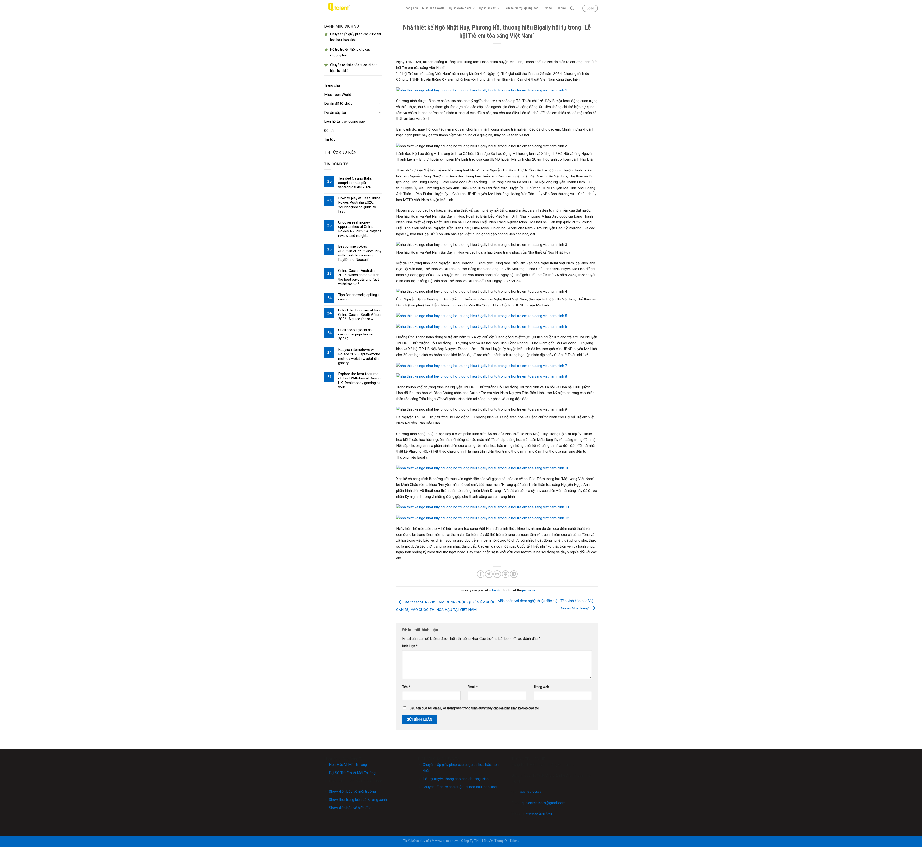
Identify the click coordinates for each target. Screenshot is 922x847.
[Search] (572, 8)
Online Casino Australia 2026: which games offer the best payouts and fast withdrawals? (358, 277)
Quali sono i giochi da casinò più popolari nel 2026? (355, 334)
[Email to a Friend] (497, 574)
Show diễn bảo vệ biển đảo (350, 808)
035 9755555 (531, 792)
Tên (406, 687)
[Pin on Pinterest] (506, 574)
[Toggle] (380, 103)
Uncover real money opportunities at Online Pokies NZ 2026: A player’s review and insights (359, 229)
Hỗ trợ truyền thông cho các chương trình (456, 779)
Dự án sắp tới (487, 8)
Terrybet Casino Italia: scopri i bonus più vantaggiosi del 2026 (355, 182)
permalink (528, 590)
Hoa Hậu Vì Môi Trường (348, 764)
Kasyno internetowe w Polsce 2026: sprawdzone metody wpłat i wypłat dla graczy (359, 356)
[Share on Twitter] (489, 574)
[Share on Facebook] (481, 574)
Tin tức (561, 8)
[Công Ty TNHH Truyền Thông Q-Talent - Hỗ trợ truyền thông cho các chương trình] (338, 8)
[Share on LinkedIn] (514, 574)
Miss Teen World (433, 8)
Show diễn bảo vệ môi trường (352, 791)
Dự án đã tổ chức (460, 8)
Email (473, 687)
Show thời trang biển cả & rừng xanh (358, 800)
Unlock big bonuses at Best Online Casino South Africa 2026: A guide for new (360, 314)
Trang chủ (411, 8)
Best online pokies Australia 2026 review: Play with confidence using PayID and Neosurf (359, 253)
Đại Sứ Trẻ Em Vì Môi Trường (352, 773)
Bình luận (410, 646)
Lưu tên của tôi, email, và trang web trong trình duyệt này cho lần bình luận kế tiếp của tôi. (474, 708)
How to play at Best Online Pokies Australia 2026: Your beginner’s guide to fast (359, 204)
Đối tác (547, 8)
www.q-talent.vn (539, 813)
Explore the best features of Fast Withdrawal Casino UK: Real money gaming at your (359, 380)
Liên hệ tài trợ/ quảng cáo (521, 8)
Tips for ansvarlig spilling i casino (358, 297)
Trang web (541, 687)
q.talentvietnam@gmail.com (543, 803)
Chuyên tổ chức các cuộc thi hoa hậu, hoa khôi (460, 787)
